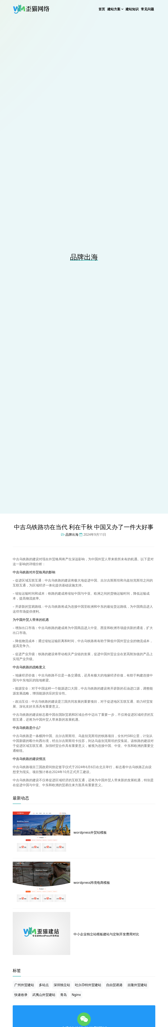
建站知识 (132, 9)
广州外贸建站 (24, 985)
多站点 (44, 985)
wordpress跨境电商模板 (92, 882)
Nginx (76, 994)
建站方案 (113, 9)
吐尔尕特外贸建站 (88, 985)
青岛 (63, 994)
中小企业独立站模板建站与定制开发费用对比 (106, 934)
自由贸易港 (114, 985)
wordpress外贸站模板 (90, 832)
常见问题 (147, 9)
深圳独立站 (62, 985)
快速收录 (20, 994)
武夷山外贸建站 (43, 994)
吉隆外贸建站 (137, 985)
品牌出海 (84, 257)
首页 (102, 9)
